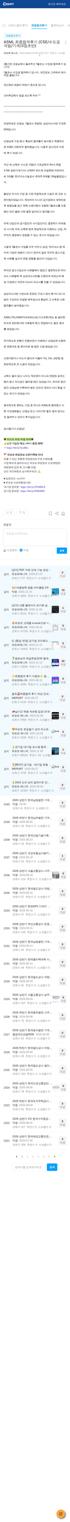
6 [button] (49, 1156)
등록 (62, 550)
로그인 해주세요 (57, 4)
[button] (16, 1156)
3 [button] (33, 1156)
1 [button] (22, 1156)
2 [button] (27, 1156)
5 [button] (43, 1156)
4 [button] (38, 1156)
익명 (26, 550)
